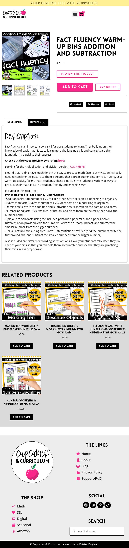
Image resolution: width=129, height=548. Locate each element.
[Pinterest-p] (100, 505)
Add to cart (75, 87)
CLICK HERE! (77, 166)
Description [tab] (15, 122)
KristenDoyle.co (89, 544)
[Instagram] (93, 505)
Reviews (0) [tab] (37, 122)
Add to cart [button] (21, 346)
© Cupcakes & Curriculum (46, 544)
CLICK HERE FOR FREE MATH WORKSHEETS (64, 3)
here (61, 160)
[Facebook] (86, 505)
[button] (75, 14)
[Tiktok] (107, 505)
